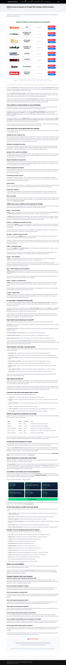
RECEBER (52, 26)
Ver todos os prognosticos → (33, 499)
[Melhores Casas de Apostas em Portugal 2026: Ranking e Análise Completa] (12, 1)
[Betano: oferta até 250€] (14, 28)
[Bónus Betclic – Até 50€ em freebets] (14, 74)
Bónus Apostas (29, 1)
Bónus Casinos (36, 1)
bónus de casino (31, 454)
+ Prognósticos (23, 1)
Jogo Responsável (47, 1)
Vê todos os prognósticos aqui (29, 503)
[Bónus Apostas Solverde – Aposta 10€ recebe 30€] (14, 34)
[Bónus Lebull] (14, 48)
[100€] (14, 42)
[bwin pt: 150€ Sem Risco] (14, 68)
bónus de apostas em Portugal (18, 200)
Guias (42, 1)
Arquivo (12, 662)
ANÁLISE (52, 28)
